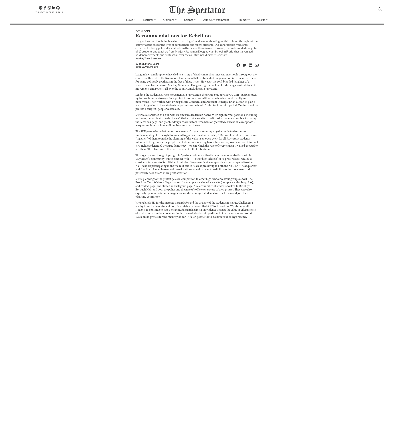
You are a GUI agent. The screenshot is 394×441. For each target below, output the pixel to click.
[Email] (257, 65)
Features (148, 19)
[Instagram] (49, 8)
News (129, 19)
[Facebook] (45, 8)
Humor (243, 19)
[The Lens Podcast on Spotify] (40, 8)
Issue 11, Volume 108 (146, 66)
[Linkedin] (53, 8)
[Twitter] (244, 65)
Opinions (168, 19)
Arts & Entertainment (216, 19)
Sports (261, 19)
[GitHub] (58, 8)
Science (188, 19)
